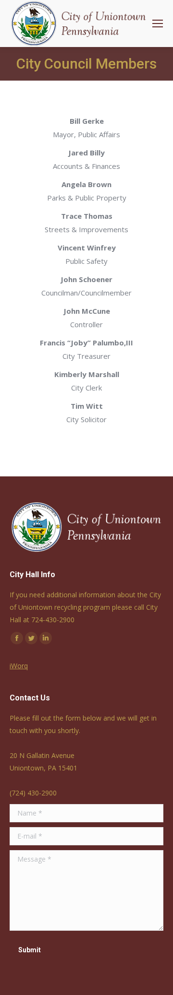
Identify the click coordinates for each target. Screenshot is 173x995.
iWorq (19, 665)
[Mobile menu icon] (157, 23)
